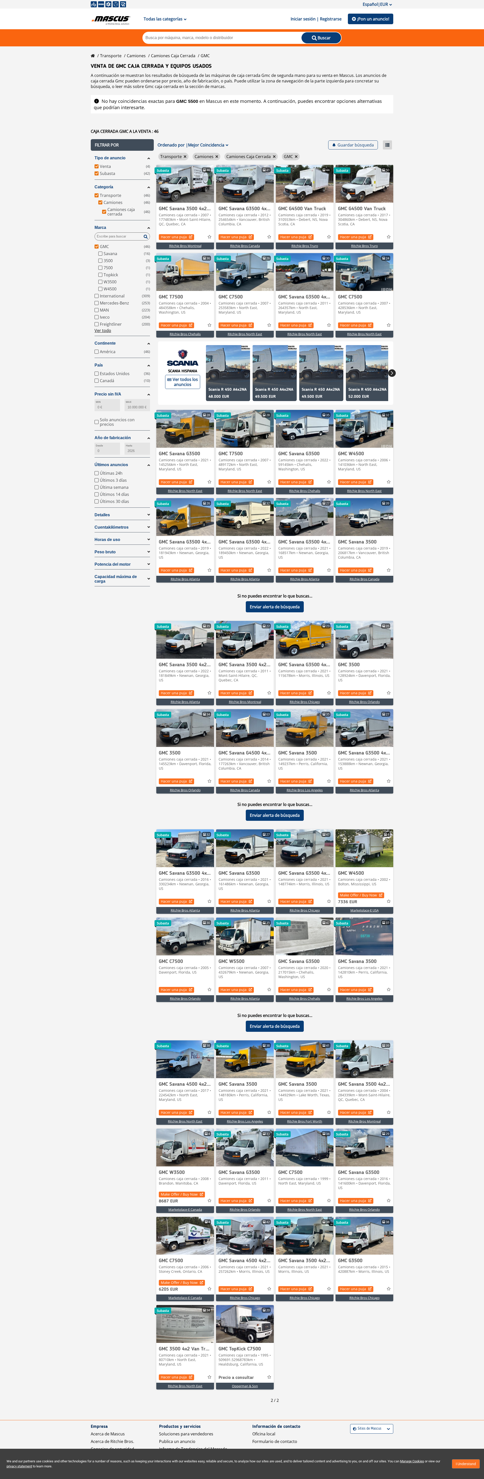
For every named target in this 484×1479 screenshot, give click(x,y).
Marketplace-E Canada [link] (185, 1209)
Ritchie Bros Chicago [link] (305, 702)
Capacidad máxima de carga (116, 579)
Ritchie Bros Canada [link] (245, 246)
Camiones (136, 55)
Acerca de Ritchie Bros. (112, 1441)
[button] (122, 145)
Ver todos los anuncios (185, 382)
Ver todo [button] (103, 330)
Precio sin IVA (108, 394)
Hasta (129, 445)
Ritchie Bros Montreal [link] (185, 246)
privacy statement (19, 1466)
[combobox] (353, 1429)
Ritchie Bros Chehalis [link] (185, 334)
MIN (98, 402)
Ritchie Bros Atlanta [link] (185, 579)
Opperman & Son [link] (245, 1386)
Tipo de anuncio (110, 158)
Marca (100, 227)
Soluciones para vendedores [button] (186, 1434)
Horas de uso (107, 539)
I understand (466, 1464)
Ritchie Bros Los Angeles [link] (305, 790)
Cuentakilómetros (112, 527)
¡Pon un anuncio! (373, 19)
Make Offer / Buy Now (358, 895)
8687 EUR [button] (168, 1201)
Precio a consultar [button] (236, 1377)
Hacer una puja (174, 236)
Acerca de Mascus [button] (108, 1434)
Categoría (104, 187)
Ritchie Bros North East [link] (245, 334)
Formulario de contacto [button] (274, 1441)
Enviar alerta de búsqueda (275, 607)
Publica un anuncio (177, 1441)
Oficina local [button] (263, 1434)
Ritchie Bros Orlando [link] (364, 702)
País (99, 365)
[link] (185, 184)
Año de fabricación (113, 438)
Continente (105, 343)
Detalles (102, 515)
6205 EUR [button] (168, 1289)
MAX (128, 402)
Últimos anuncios (111, 465)
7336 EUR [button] (347, 902)
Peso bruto (105, 552)
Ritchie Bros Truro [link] (304, 246)
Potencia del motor (113, 564)
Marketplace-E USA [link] (364, 910)
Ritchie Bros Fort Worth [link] (304, 1121)
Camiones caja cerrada (173, 55)
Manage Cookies (412, 1461)
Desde (99, 445)
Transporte (111, 55)
